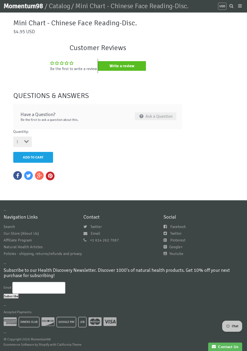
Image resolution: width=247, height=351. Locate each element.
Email (95, 233)
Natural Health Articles (23, 247)
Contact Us (227, 347)
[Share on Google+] (39, 175)
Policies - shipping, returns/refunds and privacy (43, 253)
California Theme (69, 345)
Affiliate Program (18, 240)
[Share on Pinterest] (50, 176)
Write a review (122, 66)
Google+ (176, 247)
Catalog (59, 6)
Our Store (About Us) (21, 233)
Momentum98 (24, 6)
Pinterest (177, 240)
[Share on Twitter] (28, 175)
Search (9, 226)
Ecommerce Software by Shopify (26, 345)
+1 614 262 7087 (104, 240)
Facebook (178, 226)
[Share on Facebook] (17, 175)
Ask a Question (158, 116)
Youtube (176, 253)
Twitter (96, 226)
